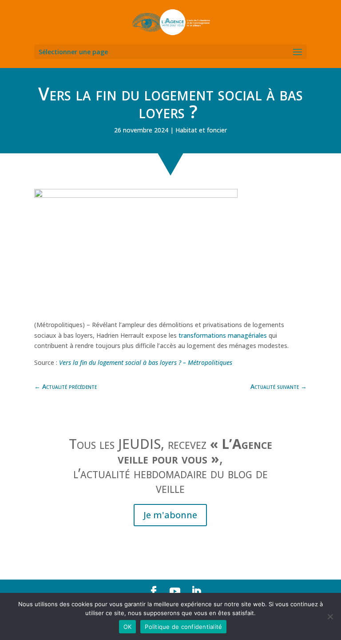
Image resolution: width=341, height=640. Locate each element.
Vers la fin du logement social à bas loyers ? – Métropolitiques (145, 362)
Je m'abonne (170, 515)
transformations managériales (222, 335)
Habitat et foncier (201, 130)
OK (127, 626)
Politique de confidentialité (183, 626)
